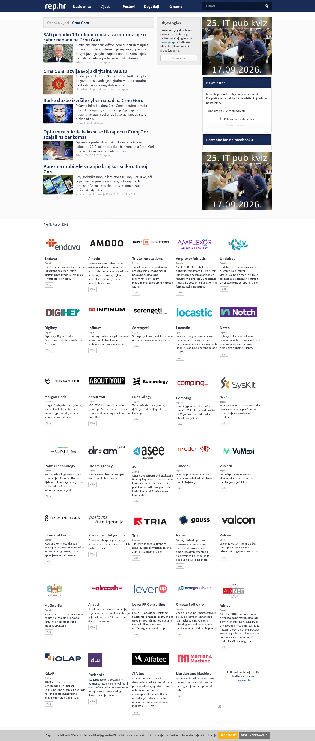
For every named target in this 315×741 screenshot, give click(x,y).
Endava (51, 258)
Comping (183, 398)
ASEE (136, 467)
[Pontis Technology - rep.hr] (63, 456)
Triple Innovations (147, 258)
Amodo (94, 258)
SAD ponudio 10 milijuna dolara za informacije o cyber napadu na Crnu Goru (94, 37)
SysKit (225, 397)
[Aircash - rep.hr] (106, 591)
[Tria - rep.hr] (150, 527)
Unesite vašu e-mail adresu (226, 111)
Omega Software (190, 604)
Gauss (181, 535)
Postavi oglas (179, 58)
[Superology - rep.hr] (150, 385)
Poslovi (129, 6)
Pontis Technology (60, 466)
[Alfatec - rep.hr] (150, 664)
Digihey (51, 327)
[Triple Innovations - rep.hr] (150, 245)
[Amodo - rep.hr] (106, 247)
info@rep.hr (243, 680)
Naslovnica (82, 6)
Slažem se (228, 735)
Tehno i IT (81, 62)
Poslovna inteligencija (106, 535)
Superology (141, 397)
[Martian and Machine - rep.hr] (194, 663)
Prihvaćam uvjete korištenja (239, 119)
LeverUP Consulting (148, 604)
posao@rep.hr (169, 42)
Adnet (225, 605)
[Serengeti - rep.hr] (150, 315)
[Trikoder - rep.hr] (193, 451)
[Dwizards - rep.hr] (95, 666)
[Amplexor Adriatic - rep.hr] (194, 248)
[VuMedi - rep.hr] (238, 456)
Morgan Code (56, 397)
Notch (225, 327)
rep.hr (55, 7)
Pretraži (209, 6)
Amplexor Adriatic (191, 258)
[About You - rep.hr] (106, 384)
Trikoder (183, 466)
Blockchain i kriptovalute (90, 89)
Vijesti (103, 7)
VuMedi (226, 466)
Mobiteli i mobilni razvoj (90, 194)
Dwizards (96, 674)
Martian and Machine (193, 673)
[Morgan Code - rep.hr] (63, 384)
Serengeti (140, 327)
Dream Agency (100, 466)
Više (48, 285)
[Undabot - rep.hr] (238, 249)
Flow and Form (57, 535)
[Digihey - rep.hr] (63, 317)
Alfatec (138, 673)
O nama (173, 7)
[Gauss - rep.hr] (194, 524)
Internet (80, 123)
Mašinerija (53, 605)
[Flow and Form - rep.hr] (63, 520)
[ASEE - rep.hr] (149, 458)
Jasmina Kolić (128, 194)
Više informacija (254, 735)
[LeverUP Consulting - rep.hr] (150, 593)
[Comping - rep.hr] (193, 389)
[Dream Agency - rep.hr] (106, 453)
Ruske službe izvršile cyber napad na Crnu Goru (93, 100)
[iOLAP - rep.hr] (63, 660)
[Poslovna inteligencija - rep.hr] (106, 524)
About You (96, 397)
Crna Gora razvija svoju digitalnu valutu (85, 71)
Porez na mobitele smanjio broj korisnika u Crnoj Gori (95, 169)
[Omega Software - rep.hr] (194, 591)
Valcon (225, 535)
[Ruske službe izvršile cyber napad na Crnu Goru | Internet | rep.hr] (58, 121)
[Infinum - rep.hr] (106, 311)
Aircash (94, 604)
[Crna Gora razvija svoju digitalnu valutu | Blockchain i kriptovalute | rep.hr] (58, 92)
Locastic (183, 327)
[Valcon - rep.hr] (238, 523)
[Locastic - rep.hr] (194, 316)
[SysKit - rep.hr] (238, 388)
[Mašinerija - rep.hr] (55, 597)
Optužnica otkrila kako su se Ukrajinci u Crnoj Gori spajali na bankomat (96, 134)
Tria (135, 535)
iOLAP (49, 673)
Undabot (227, 258)
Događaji (151, 6)
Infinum (94, 327)
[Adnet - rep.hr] (233, 597)
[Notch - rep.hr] (238, 316)
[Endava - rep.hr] (63, 250)
